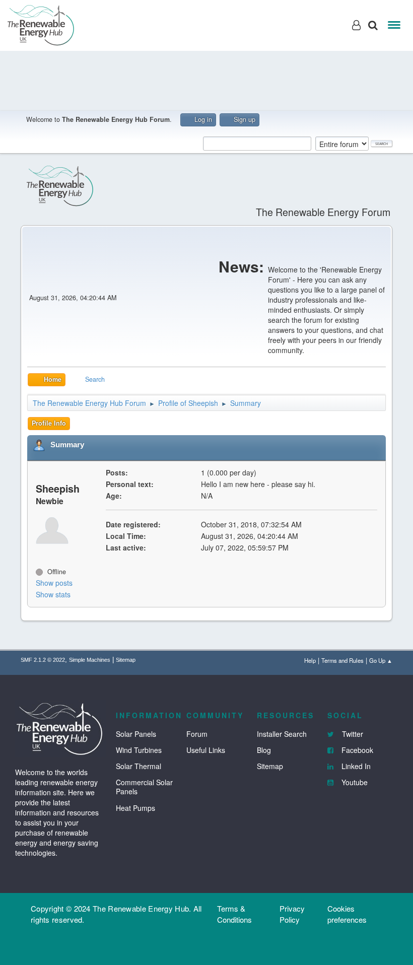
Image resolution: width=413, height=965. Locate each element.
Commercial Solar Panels (144, 786)
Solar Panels (136, 734)
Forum (197, 734)
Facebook (356, 750)
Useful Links (205, 750)
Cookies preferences (347, 913)
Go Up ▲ (380, 660)
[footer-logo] (60, 727)
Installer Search (282, 734)
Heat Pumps (135, 808)
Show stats (53, 594)
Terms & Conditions (234, 913)
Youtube (353, 782)
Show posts (54, 583)
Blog (264, 750)
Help (310, 660)
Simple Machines (89, 660)
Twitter (351, 734)
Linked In (355, 766)
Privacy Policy (292, 913)
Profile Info (49, 423)
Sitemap (125, 660)
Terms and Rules (342, 660)
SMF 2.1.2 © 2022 (43, 660)
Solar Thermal (138, 766)
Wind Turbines (139, 750)
